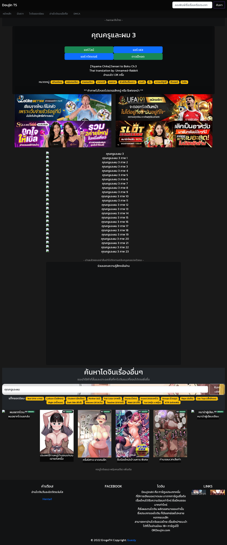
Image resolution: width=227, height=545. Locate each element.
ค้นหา (219, 5)
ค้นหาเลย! (217, 389)
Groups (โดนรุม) (169, 398)
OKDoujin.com (161, 530)
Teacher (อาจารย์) (115, 402)
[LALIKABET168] (63, 107)
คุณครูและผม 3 (113, 35)
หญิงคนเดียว (72, 82)
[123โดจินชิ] (198, 492)
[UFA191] (164, 107)
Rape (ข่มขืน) (187, 398)
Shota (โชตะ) (131, 398)
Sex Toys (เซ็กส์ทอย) (206, 398)
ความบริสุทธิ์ (161, 82)
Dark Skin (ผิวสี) (74, 402)
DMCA (77, 14)
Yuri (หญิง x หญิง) (152, 402)
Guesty (131, 540)
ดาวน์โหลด (138, 56)
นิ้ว (150, 82)
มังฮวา (20, 14)
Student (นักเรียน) (76, 398)
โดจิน (184, 82)
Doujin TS (9, 5)
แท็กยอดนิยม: (17, 398)
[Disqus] (113, 316)
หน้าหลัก (7, 14)
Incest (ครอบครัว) (149, 398)
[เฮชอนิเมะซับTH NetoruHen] (217, 492)
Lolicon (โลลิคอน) (54, 398)
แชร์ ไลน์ (89, 50)
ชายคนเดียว (87, 82)
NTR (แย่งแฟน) (172, 402)
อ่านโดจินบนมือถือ (58, 14)
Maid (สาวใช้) (134, 402)
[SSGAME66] (63, 134)
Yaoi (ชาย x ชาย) (35, 398)
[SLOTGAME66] (164, 134)
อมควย (112, 82)
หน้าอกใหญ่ (57, 82)
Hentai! (47, 499)
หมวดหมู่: (44, 82)
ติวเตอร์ (174, 82)
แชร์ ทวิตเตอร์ (89, 56)
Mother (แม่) (94, 398)
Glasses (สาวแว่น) (94, 402)
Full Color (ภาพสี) (112, 398)
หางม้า (142, 82)
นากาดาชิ (101, 82)
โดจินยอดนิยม (36, 14)
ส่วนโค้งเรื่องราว (127, 82)
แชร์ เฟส (138, 50)
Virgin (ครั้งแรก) (55, 402)
